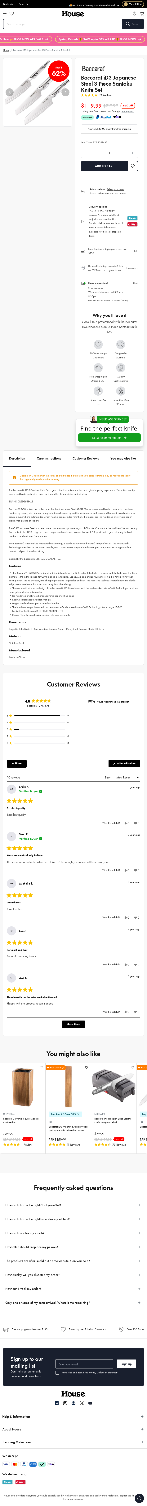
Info (136, 251)
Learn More (132, 268)
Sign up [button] (127, 1364)
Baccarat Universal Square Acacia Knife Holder (20, 1120)
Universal (9, 1114)
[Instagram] (65, 1403)
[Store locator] (134, 13)
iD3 (51, 1122)
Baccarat (99, 1114)
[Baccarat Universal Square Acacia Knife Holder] (22, 1085)
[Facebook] (57, 1403)
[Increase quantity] (126, 152)
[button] (10, 92)
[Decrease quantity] (93, 153)
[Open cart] (142, 13)
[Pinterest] (73, 1403)
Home (6, 50)
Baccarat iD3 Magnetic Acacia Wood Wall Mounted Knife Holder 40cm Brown (68, 1129)
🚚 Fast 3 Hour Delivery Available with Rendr (92, 4)
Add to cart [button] (104, 166)
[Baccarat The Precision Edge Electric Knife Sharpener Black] (113, 1085)
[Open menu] (5, 13)
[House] (73, 14)
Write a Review (128, 764)
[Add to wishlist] (41, 1067)
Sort (108, 777)
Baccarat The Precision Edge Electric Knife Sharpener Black (112, 1120)
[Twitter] (82, 1403)
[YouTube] (90, 1403)
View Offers (133, 4)
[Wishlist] (12, 13)
